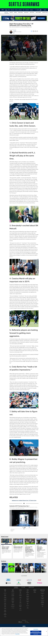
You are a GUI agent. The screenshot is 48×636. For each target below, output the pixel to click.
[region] (24, 631)
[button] (24, 48)
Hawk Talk (27, 605)
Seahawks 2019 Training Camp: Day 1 (19, 506)
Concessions (42, 600)
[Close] (46, 631)
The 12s (20, 610)
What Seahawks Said (5, 611)
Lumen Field (42, 591)
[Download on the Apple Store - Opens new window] (21, 622)
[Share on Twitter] (33, 31)
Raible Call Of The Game (12, 602)
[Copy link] (37, 31)
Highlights (13, 591)
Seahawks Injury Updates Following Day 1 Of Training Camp (24, 500)
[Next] (29, 527)
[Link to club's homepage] (3, 10)
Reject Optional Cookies (35, 631)
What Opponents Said (5, 614)
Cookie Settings (35, 629)
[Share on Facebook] (31, 31)
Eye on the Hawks (20, 592)
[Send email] (35, 31)
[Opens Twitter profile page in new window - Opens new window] (13, 33)
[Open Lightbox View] (24, 521)
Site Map (5, 616)
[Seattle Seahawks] (24, 626)
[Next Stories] (45, 568)
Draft (5, 591)
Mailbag (5, 601)
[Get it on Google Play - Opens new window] (27, 622)
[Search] (35, 9)
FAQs (42, 606)
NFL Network (12, 606)
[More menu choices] (34, 9)
